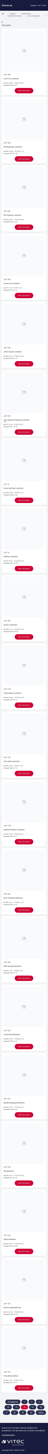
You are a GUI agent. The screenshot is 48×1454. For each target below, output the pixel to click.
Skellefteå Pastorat (15, 16)
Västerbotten (26, 14)
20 (31, 1412)
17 (6, 1412)
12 (8, 1407)
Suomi (39, 5)
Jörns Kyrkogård (33, 16)
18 (15, 1412)
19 (23, 1412)
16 (41, 1407)
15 (33, 1407)
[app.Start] (3, 14)
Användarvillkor (8, 1435)
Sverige (12, 14)
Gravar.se (7, 5)
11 (39, 1402)
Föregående (13, 1402)
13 (16, 1407)
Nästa (40, 1412)
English (44, 5)
